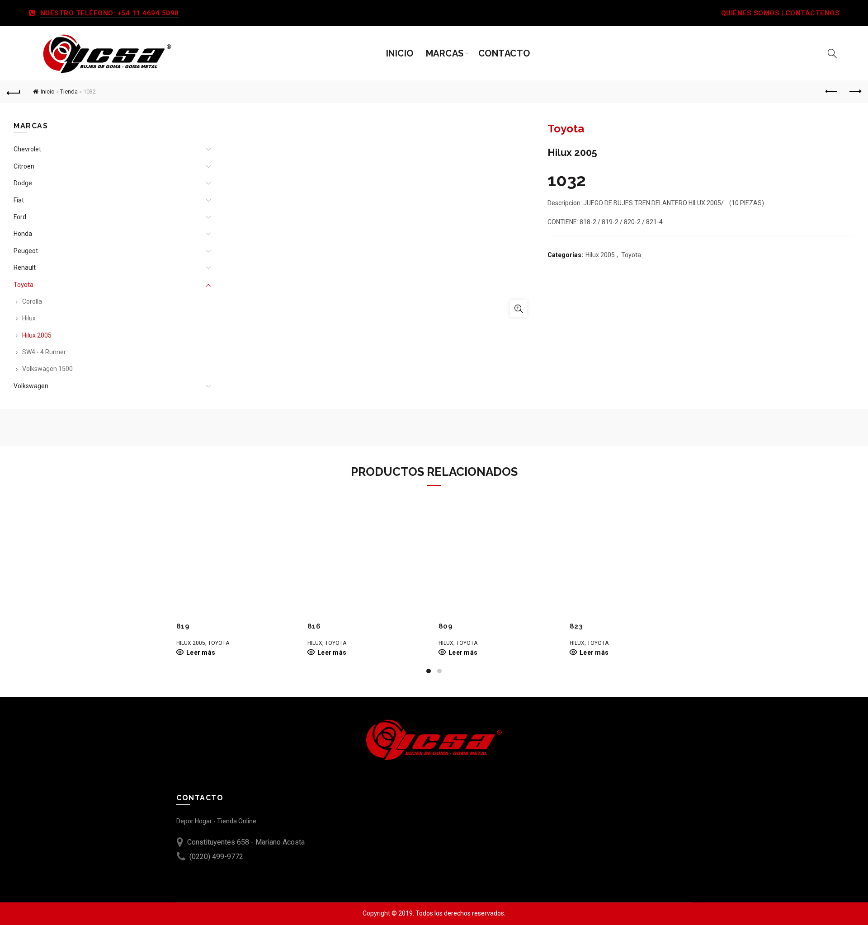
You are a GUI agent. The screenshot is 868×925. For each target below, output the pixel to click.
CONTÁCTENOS (812, 13)
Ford (20, 217)
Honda (23, 233)
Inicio (400, 53)
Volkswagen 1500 (47, 368)
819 (182, 626)
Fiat (19, 200)
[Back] (13, 92)
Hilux (29, 318)
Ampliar (518, 308)
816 (314, 626)
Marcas (445, 53)
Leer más (200, 652)
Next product (854, 92)
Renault (25, 267)
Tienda (69, 91)
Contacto (504, 53)
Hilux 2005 (600, 254)
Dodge (23, 183)
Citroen (24, 166)
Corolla (32, 301)
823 (576, 626)
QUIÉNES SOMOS (750, 13)
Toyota (631, 254)
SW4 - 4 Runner (44, 352)
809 (446, 626)
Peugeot (26, 250)
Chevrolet (27, 149)
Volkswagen (31, 386)
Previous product (832, 92)
